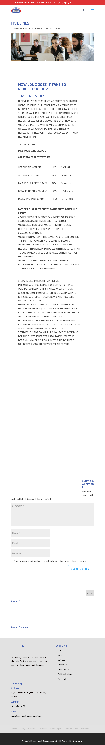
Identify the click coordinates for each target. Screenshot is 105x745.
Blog (60, 655)
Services (61, 660)
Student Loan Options (21, 610)
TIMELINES (16, 615)
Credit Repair (63, 669)
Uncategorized (42, 28)
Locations (62, 665)
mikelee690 (18, 28)
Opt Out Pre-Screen (20, 620)
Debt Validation (65, 674)
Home (60, 650)
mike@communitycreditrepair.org (26, 716)
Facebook (62, 679)
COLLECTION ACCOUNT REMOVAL (26, 605)
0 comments (55, 28)
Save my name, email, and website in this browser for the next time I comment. (50, 561)
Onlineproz (78, 741)
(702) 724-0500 (64, 3)
